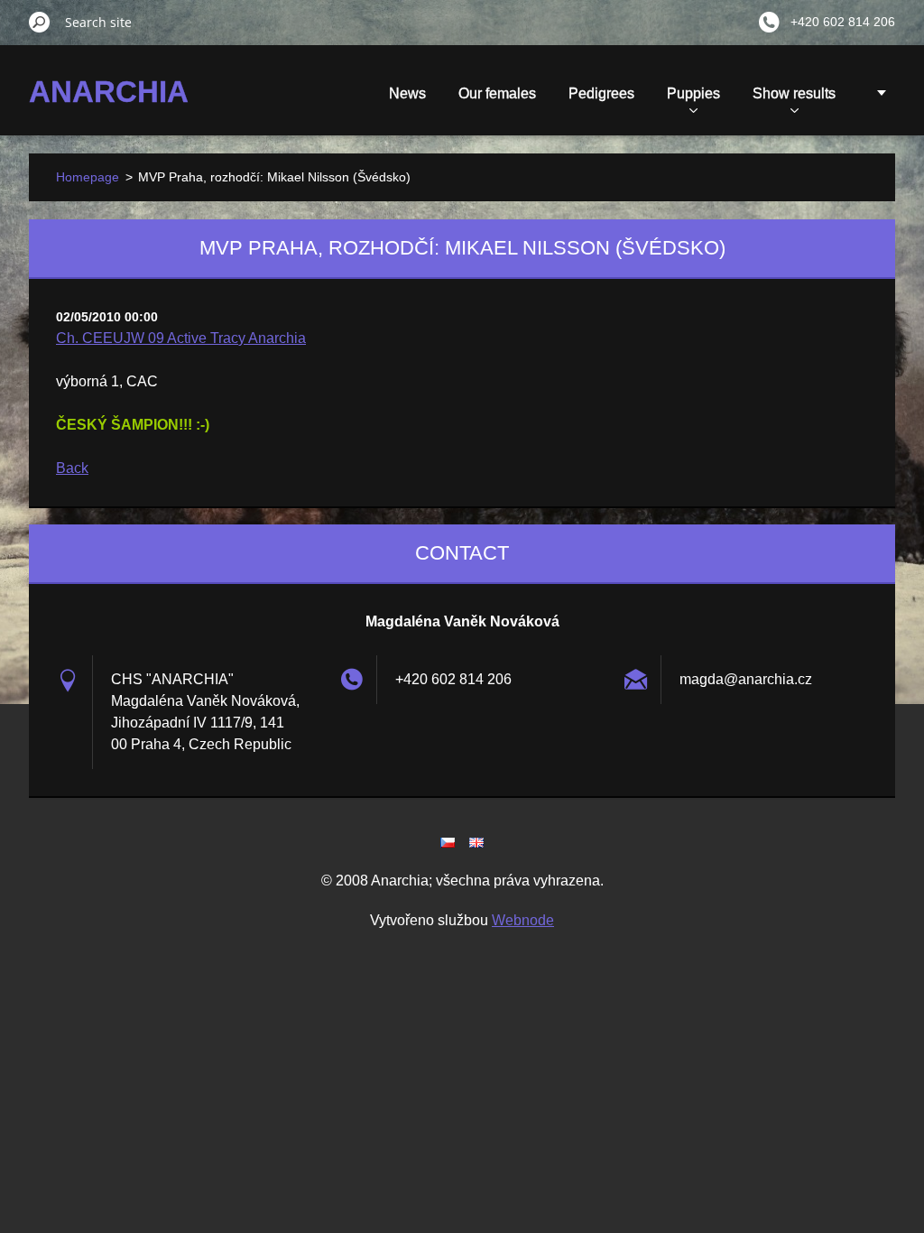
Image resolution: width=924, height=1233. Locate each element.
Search (40, 21)
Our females (497, 93)
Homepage (87, 177)
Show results (794, 93)
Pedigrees (601, 93)
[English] (476, 842)
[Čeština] (447, 842)
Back (72, 468)
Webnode (523, 920)
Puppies (693, 93)
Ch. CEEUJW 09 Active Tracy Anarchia (181, 338)
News (407, 93)
